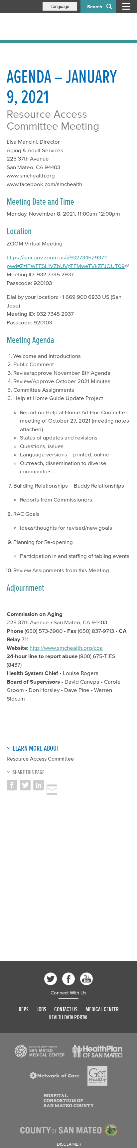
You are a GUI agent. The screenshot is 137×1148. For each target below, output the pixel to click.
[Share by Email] (52, 789)
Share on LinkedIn (38, 785)
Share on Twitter (25, 785)
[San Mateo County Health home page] (49, 26)
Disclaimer (69, 1144)
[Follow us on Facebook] (68, 979)
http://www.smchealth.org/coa (66, 647)
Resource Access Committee (40, 759)
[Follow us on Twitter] (50, 979)
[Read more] (40, 1051)
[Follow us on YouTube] (86, 979)
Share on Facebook (12, 785)
